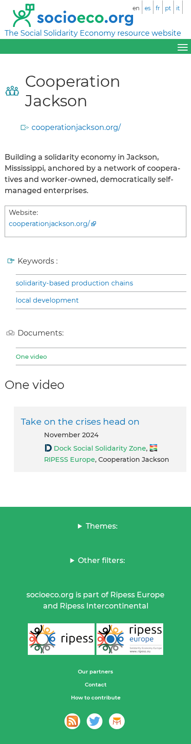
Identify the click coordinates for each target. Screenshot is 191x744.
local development (47, 300)
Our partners (95, 671)
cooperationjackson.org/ (76, 127)
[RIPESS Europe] (129, 639)
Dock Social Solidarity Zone (100, 448)
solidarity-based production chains (74, 283)
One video (31, 356)
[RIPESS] (61, 639)
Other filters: (101, 560)
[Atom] (72, 721)
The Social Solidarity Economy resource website (93, 33)
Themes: (102, 526)
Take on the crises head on (80, 421)
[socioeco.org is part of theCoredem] (117, 721)
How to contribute (96, 697)
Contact (96, 684)
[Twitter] (94, 721)
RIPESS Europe (69, 459)
